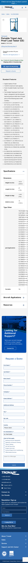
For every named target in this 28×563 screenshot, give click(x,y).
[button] (2, 7)
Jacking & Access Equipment (13, 440)
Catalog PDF (8, 522)
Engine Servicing (10, 448)
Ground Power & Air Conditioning (14, 450)
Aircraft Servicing (10, 446)
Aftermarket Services (11, 452)
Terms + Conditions (21, 561)
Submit (14, 465)
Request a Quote (11, 71)
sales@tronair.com (6, 482)
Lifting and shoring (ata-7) (9, 46)
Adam (7, 14)
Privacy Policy (13, 561)
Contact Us (10, 348)
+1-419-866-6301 (6, 479)
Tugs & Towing (9, 444)
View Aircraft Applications (10, 55)
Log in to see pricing (12, 66)
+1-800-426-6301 (6, 476)
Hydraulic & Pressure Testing (13, 442)
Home (3, 14)
